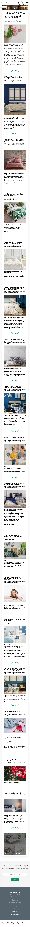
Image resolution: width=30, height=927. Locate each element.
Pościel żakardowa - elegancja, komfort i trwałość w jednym (13, 243)
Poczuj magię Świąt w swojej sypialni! (13, 760)
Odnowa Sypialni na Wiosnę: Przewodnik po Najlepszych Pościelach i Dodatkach (12, 16)
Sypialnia (19, 80)
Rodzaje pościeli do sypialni (12, 793)
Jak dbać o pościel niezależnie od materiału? (14, 438)
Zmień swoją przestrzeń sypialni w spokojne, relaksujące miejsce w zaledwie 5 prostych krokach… (14, 669)
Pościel (22, 143)
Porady (20, 245)
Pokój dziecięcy (9, 623)
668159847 (15, 900)
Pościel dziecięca (15, 623)
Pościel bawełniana (21, 144)
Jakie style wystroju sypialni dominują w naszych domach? (13, 387)
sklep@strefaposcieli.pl (15, 902)
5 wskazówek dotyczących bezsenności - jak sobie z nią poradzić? (12, 578)
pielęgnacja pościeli (7, 21)
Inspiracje (16, 80)
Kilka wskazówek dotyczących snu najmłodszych (14, 619)
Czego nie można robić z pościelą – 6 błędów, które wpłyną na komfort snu (15, 140)
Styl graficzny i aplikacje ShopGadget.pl (11, 923)
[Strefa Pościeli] (2, 2)
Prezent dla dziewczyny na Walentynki (12, 712)
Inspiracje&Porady (7, 20)
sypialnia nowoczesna (13, 144)
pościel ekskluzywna (19, 21)
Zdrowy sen (8, 198)
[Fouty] (15, 7)
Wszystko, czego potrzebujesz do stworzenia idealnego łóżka (14, 484)
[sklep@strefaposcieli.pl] (6, 2)
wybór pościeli (13, 21)
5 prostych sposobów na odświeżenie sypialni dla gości (13, 535)
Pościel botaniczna (13, 20)
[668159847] (8, 2)
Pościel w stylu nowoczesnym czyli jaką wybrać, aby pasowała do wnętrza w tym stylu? (14, 288)
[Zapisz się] (15, 879)
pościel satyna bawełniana (21, 20)
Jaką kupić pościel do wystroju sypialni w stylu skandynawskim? (14, 340)
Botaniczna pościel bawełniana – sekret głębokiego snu (14, 194)
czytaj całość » (15, 70)
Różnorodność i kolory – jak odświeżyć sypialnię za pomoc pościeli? (13, 77)
